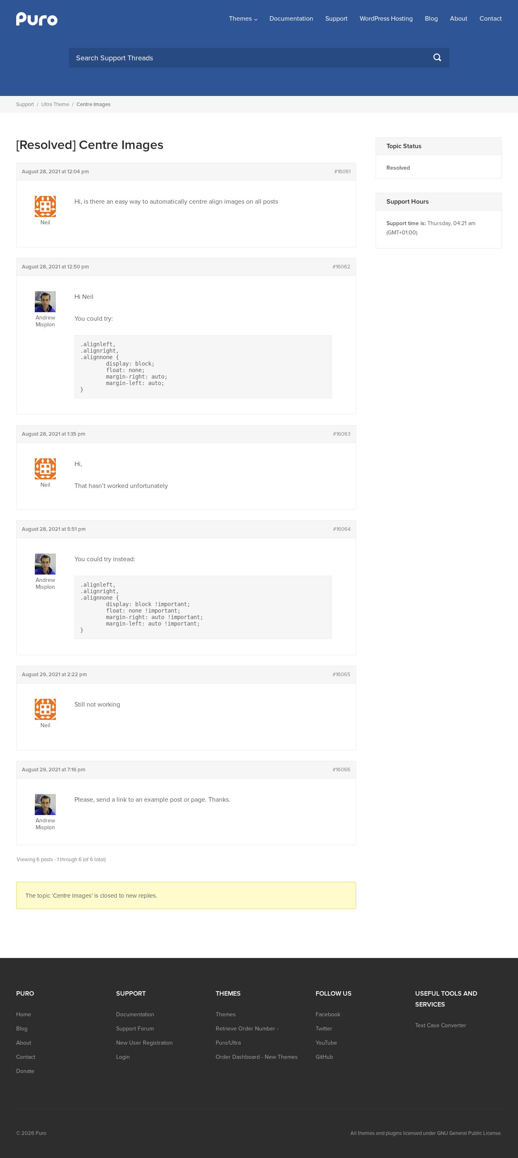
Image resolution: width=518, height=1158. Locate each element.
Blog (431, 19)
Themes (240, 19)
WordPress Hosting (386, 19)
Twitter (324, 1028)
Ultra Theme (55, 104)
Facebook (328, 1014)
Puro (41, 1133)
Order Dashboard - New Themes (257, 1057)
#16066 (341, 769)
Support (336, 19)
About (458, 19)
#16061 (342, 171)
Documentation (291, 19)
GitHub (324, 1057)
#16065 (341, 674)
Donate (25, 1071)
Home (23, 1014)
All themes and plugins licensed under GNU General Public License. (426, 1133)
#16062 (341, 267)
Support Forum (135, 1028)
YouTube (326, 1042)
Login (123, 1057)
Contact (491, 19)
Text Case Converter (440, 1025)
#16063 (341, 434)
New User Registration (144, 1042)
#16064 (341, 529)
